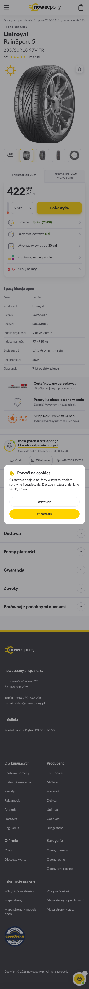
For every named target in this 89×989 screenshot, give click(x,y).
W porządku (44, 514)
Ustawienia (44, 501)
